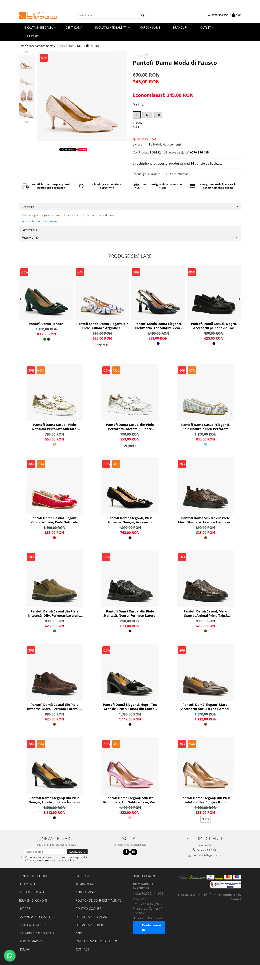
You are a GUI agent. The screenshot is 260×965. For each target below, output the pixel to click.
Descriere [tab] (28, 207)
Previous (27, 53)
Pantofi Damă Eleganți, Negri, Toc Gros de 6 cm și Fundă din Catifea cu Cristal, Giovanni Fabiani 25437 (130, 707)
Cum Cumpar (86, 892)
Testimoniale (86, 884)
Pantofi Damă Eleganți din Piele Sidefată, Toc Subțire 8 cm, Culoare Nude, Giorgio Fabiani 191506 (205, 800)
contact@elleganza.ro (206, 855)
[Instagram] (133, 852)
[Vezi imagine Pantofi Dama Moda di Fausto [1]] (27, 79)
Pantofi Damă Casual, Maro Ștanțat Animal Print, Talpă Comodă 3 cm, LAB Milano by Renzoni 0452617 (205, 613)
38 (158, 115)
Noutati (25, 949)
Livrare (24, 909)
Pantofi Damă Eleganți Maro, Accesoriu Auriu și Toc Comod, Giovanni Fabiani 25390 (205, 707)
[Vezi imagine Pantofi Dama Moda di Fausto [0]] (27, 63)
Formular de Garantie (93, 917)
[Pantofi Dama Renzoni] (46, 292)
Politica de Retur (32, 925)
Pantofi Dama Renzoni (46, 324)
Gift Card (83, 876)
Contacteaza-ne (151, 927)
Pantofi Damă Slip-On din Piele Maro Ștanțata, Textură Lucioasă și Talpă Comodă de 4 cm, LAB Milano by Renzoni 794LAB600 (205, 520)
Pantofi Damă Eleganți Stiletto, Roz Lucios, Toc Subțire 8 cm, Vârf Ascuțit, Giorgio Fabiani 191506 (130, 800)
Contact (82, 949)
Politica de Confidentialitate (60, 860)
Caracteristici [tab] (30, 230)
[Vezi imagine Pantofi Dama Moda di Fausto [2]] (27, 95)
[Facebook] (126, 852)
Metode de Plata (32, 892)
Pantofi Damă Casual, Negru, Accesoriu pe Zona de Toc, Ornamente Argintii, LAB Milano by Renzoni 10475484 (213, 326)
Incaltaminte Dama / (42, 46)
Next (27, 121)
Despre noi (27, 884)
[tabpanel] (82, 96)
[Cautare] (142, 15)
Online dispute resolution (97, 941)
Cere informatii (179, 174)
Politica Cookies (88, 909)
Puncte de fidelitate (34, 876)
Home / (24, 46)
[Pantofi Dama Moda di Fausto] (82, 96)
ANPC (80, 933)
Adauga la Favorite (148, 174)
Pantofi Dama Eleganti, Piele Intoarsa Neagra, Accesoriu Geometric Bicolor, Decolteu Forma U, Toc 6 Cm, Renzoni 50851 (130, 520)
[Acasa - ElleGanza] (38, 15)
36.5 (147, 115)
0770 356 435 (206, 849)
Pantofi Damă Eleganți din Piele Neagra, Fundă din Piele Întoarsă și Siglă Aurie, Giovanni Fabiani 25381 (54, 800)
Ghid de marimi (30, 941)
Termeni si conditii (33, 900)
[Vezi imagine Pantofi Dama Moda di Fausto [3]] (27, 111)
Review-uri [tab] (30, 237)
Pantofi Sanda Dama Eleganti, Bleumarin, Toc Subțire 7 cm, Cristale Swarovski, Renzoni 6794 (158, 326)
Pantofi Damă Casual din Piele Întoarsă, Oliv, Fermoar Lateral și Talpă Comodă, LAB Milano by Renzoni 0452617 (54, 613)
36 (136, 115)
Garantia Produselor (36, 917)
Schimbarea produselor (38, 933)
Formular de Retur (91, 925)
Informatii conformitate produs (39, 221)
